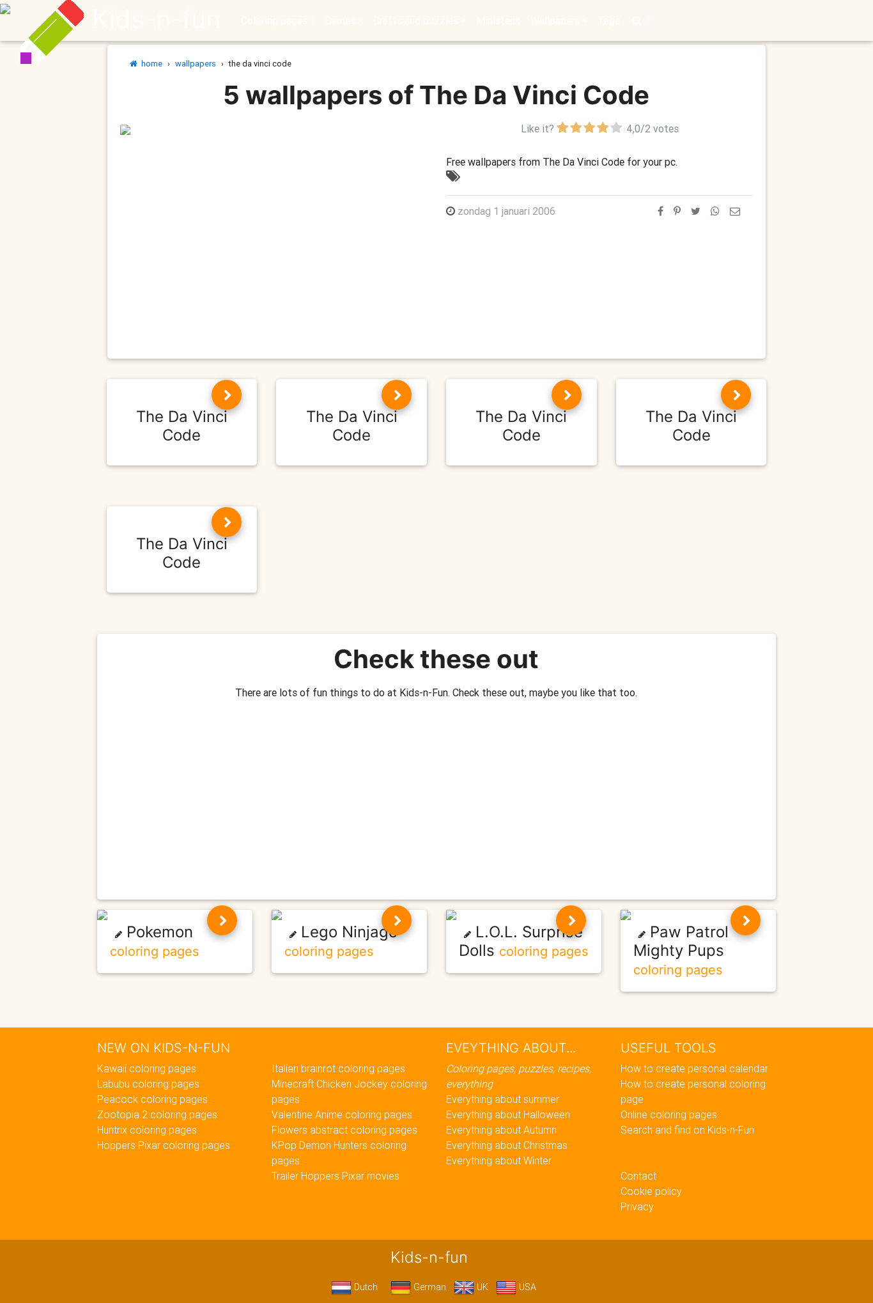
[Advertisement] (273, 225)
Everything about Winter (499, 1160)
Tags (609, 20)
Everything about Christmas (507, 1145)
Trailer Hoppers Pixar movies (335, 1175)
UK (481, 1287)
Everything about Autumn (501, 1129)
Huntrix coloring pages (147, 1129)
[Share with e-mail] (735, 211)
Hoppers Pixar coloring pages (163, 1145)
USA (526, 1287)
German (428, 1287)
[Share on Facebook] (660, 211)
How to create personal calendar (694, 1068)
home (149, 63)
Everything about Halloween (508, 1114)
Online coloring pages (669, 1114)
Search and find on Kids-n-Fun (687, 1129)
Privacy (637, 1206)
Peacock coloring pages (152, 1099)
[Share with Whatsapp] (715, 211)
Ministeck (498, 20)
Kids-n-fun (156, 19)
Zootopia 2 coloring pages (157, 1114)
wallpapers (195, 63)
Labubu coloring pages (148, 1083)
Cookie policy (651, 1191)
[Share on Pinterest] (677, 211)
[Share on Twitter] (695, 211)
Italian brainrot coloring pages (338, 1068)
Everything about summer (502, 1099)
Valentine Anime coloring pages (342, 1114)
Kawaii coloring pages (146, 1068)
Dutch (365, 1287)
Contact (638, 1175)
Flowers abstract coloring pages (344, 1129)
